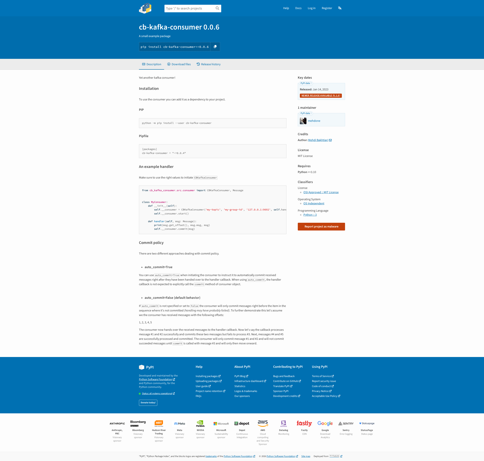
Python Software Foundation (155, 379)
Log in (312, 8)
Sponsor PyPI (281, 391)
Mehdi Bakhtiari (318, 140)
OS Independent (313, 203)
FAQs (198, 396)
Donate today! (148, 402)
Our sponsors (242, 396)
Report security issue (324, 381)
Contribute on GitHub (285, 381)
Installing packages (207, 376)
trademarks (211, 456)
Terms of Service (321, 376)
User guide (202, 386)
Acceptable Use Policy (324, 396)
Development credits (285, 396)
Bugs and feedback (284, 376)
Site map (305, 456)
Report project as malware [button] (321, 226)
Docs (298, 8)
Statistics (239, 386)
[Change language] (340, 8)
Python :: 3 (310, 215)
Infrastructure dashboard (248, 381)
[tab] (151, 64)
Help (286, 8)
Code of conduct (321, 386)
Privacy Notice (320, 391)
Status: (157, 393)
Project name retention (209, 391)
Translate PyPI (281, 386)
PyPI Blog (239, 376)
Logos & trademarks (245, 391)
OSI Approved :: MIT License (321, 192)
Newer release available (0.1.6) (321, 95)
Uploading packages (207, 381)
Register (327, 8)
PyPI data (305, 83)
